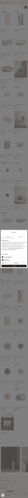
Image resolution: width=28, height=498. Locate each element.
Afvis (3, 263)
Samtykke (7, 236)
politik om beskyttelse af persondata (16, 248)
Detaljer (20, 236)
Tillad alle (14, 266)
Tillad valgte (16, 263)
